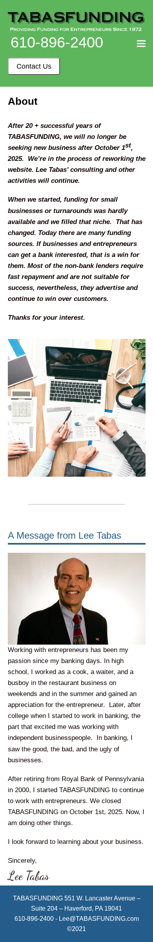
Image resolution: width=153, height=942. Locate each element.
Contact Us (33, 66)
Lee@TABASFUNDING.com (99, 918)
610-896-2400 (57, 42)
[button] (141, 43)
